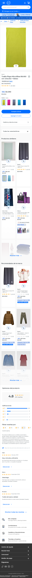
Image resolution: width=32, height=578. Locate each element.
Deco (5, 21)
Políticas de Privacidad (5, 576)
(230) (13, 85)
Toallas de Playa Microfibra (24, 21)
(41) (29, 169)
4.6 (27, 169)
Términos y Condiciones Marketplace (20, 575)
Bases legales (22, 576)
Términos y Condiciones (5, 575)
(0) (13, 169)
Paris (10, 81)
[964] (9, 178)
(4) (28, 216)
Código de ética (14, 576)
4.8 (11, 85)
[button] (16, 11)
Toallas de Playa (12, 21)
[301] (4, 178)
